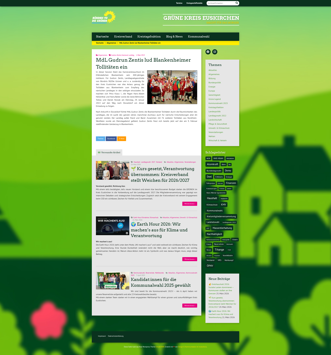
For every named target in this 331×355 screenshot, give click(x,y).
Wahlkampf (229, 260)
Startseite (102, 36)
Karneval (125, 55)
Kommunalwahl (198, 36)
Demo (228, 170)
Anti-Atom (218, 158)
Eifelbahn (219, 177)
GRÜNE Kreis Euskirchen (201, 18)
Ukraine (209, 255)
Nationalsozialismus (213, 240)
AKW (208, 158)
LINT (207, 228)
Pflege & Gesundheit (218, 124)
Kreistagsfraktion (149, 36)
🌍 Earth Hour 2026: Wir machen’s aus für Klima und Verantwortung (159, 230)
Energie (212, 86)
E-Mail (121, 139)
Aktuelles (170, 162)
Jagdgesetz (224, 198)
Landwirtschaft (215, 119)
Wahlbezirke (159, 273)
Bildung (212, 78)
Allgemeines (111, 43)
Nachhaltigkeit (214, 234)
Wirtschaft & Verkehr (218, 140)
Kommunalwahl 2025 (218, 103)
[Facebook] (208, 52)
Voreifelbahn (228, 255)
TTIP (229, 250)
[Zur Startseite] (104, 22)
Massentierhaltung (222, 227)
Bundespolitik (215, 82)
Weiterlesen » (189, 204)
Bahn (224, 164)
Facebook (111, 139)
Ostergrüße (226, 240)
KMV (223, 204)
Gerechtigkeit (214, 95)
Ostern (235, 239)
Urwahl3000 (160, 347)
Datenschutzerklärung (115, 336)
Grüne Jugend (215, 99)
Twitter (101, 139)
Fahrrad (220, 183)
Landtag (131, 55)
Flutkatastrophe (211, 189)
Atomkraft (212, 164)
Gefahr (229, 189)
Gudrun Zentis (116, 55)
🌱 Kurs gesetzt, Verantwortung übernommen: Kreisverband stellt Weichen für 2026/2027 (162, 174)
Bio (230, 164)
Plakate (208, 244)
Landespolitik (215, 111)
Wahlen (212, 136)
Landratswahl (213, 222)
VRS (219, 260)
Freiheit (221, 189)
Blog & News (174, 36)
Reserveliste (150, 273)
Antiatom (230, 158)
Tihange (219, 249)
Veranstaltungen (190, 162)
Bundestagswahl (214, 170)
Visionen (217, 255)
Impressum (102, 336)
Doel (209, 176)
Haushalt (137, 162)
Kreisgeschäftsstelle (194, 3)
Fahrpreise (210, 183)
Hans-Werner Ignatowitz (215, 193)
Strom (208, 250)
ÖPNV (210, 265)
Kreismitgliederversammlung (221, 216)
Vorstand (159, 162)
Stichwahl (229, 244)
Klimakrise (145, 217)
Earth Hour (137, 217)
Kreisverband (123, 36)
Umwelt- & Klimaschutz (188, 217)
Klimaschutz (154, 217)
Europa (212, 90)
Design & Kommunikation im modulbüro (192, 347)
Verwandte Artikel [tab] (110, 152)
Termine (179, 3)
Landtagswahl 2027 (148, 162)
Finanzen (231, 182)
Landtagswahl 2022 (217, 115)
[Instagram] (214, 52)
